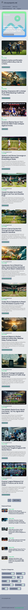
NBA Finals (4, 129)
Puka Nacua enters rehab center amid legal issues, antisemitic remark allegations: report (17, 531)
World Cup (15, 6)
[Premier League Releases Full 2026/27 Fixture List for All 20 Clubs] (14, 469)
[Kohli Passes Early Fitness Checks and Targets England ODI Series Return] (14, 434)
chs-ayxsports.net (19, 607)
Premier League (5, 494)
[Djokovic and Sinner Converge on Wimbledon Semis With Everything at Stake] (14, 144)
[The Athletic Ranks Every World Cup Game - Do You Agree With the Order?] (14, 397)
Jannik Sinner (5, 242)
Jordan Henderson (6, 278)
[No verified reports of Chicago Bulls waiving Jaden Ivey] (5, 541)
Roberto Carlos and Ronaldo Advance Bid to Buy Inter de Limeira (12, 62)
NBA (5, 588)
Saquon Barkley (5, 98)
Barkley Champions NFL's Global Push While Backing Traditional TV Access (14, 93)
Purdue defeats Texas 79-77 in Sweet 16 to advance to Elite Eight (17, 551)
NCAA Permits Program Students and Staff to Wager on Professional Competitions (17, 512)
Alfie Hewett (5, 205)
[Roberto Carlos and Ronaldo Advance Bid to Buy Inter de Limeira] (14, 48)
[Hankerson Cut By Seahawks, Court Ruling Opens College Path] (14, 24)
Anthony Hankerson (8, 34)
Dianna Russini (5, 386)
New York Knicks (7, 585)
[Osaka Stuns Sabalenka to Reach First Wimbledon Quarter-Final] (14, 290)
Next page (16, 500)
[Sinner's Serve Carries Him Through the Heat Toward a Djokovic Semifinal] (14, 217)
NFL (14, 8)
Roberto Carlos (5, 67)
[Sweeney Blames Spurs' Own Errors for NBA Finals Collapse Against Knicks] (14, 109)
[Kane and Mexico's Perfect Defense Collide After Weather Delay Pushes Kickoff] (14, 324)
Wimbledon (16, 581)
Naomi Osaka (5, 313)
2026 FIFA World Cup (7, 8)
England (19, 8)
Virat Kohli (4, 458)
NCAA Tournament (7, 6)
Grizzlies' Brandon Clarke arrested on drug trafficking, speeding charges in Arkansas (17, 522)
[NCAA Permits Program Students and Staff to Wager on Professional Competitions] (5, 512)
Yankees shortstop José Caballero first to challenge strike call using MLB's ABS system (16, 560)
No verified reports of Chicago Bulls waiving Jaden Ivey (17, 540)
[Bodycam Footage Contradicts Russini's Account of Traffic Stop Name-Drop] (14, 361)
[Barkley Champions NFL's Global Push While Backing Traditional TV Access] (14, 78)
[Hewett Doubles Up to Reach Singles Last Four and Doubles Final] (14, 180)
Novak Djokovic (5, 169)
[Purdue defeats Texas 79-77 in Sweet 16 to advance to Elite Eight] (5, 550)
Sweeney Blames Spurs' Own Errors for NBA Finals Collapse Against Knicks (13, 123)
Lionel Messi (20, 585)
